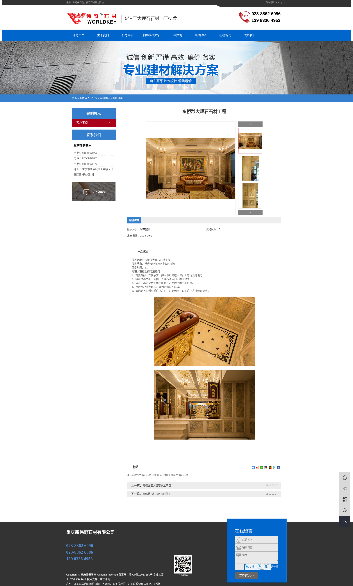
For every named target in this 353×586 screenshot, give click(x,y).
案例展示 (105, 98)
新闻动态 (201, 35)
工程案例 (176, 35)
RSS (278, 2)
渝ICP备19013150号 (141, 574)
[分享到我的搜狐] (270, 467)
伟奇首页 (78, 35)
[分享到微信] (261, 467)
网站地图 (269, 2)
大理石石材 (182, 475)
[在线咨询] (344, 477)
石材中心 (127, 35)
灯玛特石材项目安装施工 (157, 493)
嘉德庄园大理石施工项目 (157, 485)
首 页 (94, 98)
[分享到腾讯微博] (274, 467)
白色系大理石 (152, 35)
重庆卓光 (105, 579)
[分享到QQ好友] (266, 467)
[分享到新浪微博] (257, 467)
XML (284, 2)
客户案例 (118, 98)
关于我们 (103, 35)
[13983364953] (344, 488)
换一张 (274, 567)
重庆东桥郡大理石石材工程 (141, 475)
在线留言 (225, 35)
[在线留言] (344, 510)
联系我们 (250, 35)
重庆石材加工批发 (166, 475)
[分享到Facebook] (278, 467)
